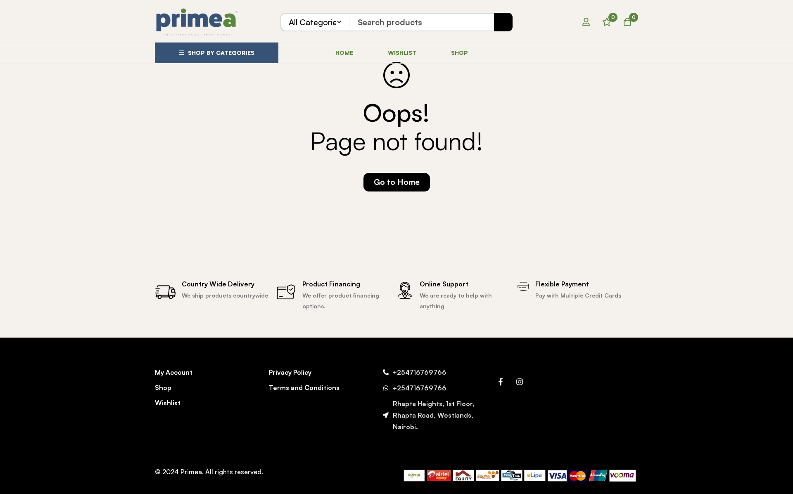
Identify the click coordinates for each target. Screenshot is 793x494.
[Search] (503, 22)
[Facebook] (500, 381)
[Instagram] (519, 381)
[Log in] (586, 21)
